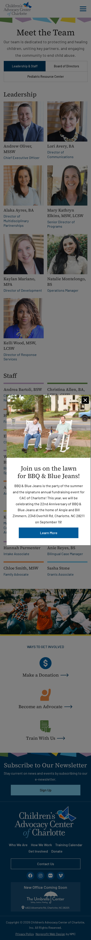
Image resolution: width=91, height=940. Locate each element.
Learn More (48, 533)
